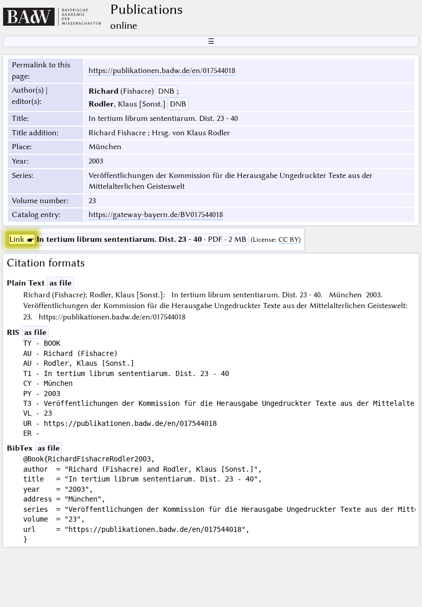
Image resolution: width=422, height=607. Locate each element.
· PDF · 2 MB (128, 239)
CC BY (288, 239)
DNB (166, 91)
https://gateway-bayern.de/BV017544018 (156, 214)
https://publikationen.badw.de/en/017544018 (162, 70)
